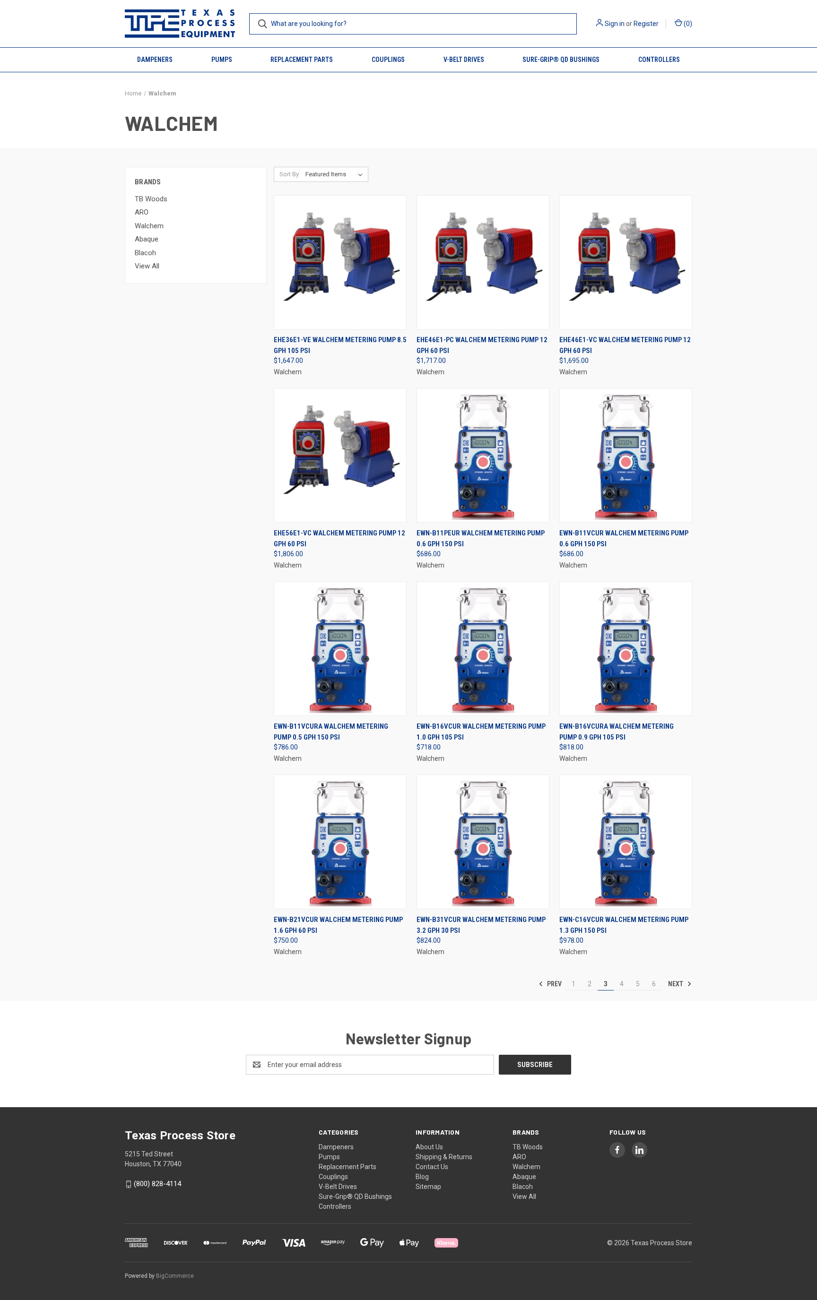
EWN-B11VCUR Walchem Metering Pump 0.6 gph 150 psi (623, 538)
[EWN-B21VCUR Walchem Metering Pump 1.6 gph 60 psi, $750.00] (340, 841)
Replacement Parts (301, 59)
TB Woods (151, 199)
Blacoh (145, 253)
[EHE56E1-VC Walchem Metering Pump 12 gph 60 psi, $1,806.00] (340, 455)
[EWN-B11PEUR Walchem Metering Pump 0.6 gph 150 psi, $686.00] (483, 455)
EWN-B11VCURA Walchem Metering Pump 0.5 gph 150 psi (331, 731)
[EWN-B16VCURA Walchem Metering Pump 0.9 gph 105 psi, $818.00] (625, 648)
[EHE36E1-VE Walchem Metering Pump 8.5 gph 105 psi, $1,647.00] (340, 262)
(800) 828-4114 (157, 1183)
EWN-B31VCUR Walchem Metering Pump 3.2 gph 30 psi (481, 925)
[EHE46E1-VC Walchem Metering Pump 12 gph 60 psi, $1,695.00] (625, 262)
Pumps (221, 59)
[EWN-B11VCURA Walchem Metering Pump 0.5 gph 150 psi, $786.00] (340, 648)
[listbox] (336, 174)
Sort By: (289, 174)
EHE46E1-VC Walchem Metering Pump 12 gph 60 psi (625, 345)
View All (147, 266)
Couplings (388, 59)
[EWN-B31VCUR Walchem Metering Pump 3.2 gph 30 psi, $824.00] (483, 841)
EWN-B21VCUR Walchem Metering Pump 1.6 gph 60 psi (338, 925)
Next (676, 984)
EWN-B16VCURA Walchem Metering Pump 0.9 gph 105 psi (616, 731)
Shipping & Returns (444, 1157)
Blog (422, 1176)
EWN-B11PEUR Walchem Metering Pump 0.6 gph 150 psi (481, 538)
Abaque (146, 239)
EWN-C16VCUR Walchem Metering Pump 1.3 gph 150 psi (623, 925)
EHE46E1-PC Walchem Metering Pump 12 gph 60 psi (482, 345)
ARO (141, 212)
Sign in (615, 23)
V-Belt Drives (463, 59)
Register (646, 23)
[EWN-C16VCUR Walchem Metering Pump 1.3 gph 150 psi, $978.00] (625, 841)
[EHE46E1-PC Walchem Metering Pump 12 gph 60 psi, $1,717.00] (483, 262)
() (687, 23)
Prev (554, 984)
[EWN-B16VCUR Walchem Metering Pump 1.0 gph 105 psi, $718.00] (483, 648)
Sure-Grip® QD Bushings (561, 59)
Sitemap (428, 1186)
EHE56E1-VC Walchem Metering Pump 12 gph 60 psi (339, 538)
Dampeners (155, 59)
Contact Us (432, 1167)
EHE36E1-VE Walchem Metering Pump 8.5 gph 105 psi (340, 345)
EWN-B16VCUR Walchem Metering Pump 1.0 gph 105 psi (481, 731)
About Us (429, 1147)
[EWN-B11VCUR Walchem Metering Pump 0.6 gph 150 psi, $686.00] (625, 455)
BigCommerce (175, 1276)
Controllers (659, 59)
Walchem (149, 226)
